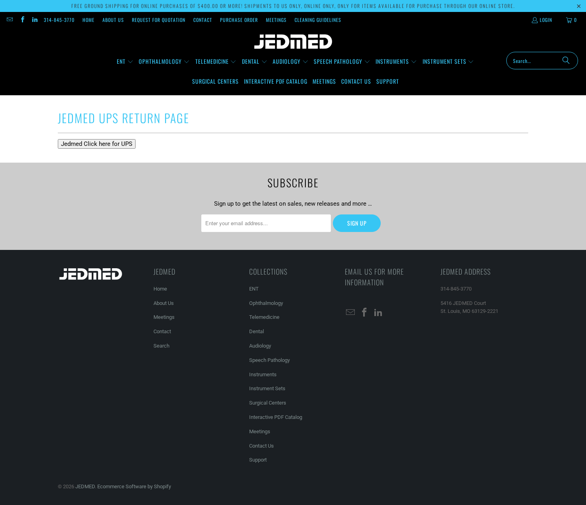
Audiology (260, 346)
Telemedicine (264, 317)
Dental (256, 331)
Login (546, 19)
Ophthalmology (266, 303)
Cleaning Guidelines (318, 19)
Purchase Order (239, 19)
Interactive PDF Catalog (275, 417)
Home (88, 19)
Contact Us (261, 446)
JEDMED (85, 486)
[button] (125, 62)
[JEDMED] (293, 42)
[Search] (566, 60)
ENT (254, 289)
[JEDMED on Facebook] (21, 19)
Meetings (276, 19)
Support (258, 460)
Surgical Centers (267, 403)
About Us (113, 19)
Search (161, 346)
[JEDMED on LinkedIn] (34, 19)
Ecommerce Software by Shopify (134, 486)
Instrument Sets (267, 388)
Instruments (263, 374)
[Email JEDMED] (9, 19)
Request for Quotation (158, 19)
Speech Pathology (269, 360)
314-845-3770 (59, 19)
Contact (202, 19)
